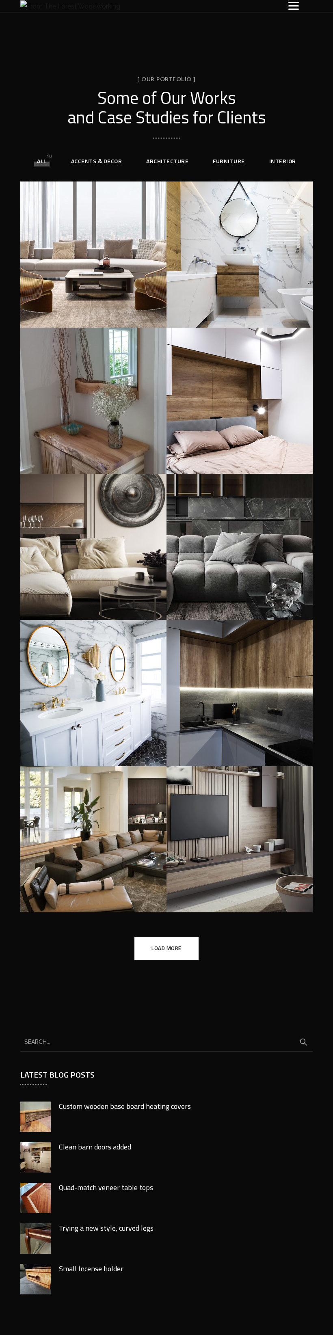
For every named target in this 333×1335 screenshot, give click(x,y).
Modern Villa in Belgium (89, 608)
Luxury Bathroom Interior (93, 748)
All (42, 161)
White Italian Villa (77, 900)
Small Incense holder (91, 1268)
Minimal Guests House (233, 309)
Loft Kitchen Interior (228, 754)
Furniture (229, 161)
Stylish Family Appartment (70, 314)
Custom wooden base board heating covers (125, 1106)
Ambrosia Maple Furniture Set (74, 461)
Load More (166, 948)
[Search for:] (166, 1041)
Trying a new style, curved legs (106, 1228)
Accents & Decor (96, 161)
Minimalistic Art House (234, 894)
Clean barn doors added (95, 1146)
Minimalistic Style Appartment (224, 607)
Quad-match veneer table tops (106, 1187)
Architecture (167, 161)
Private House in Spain (233, 462)
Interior (282, 161)
